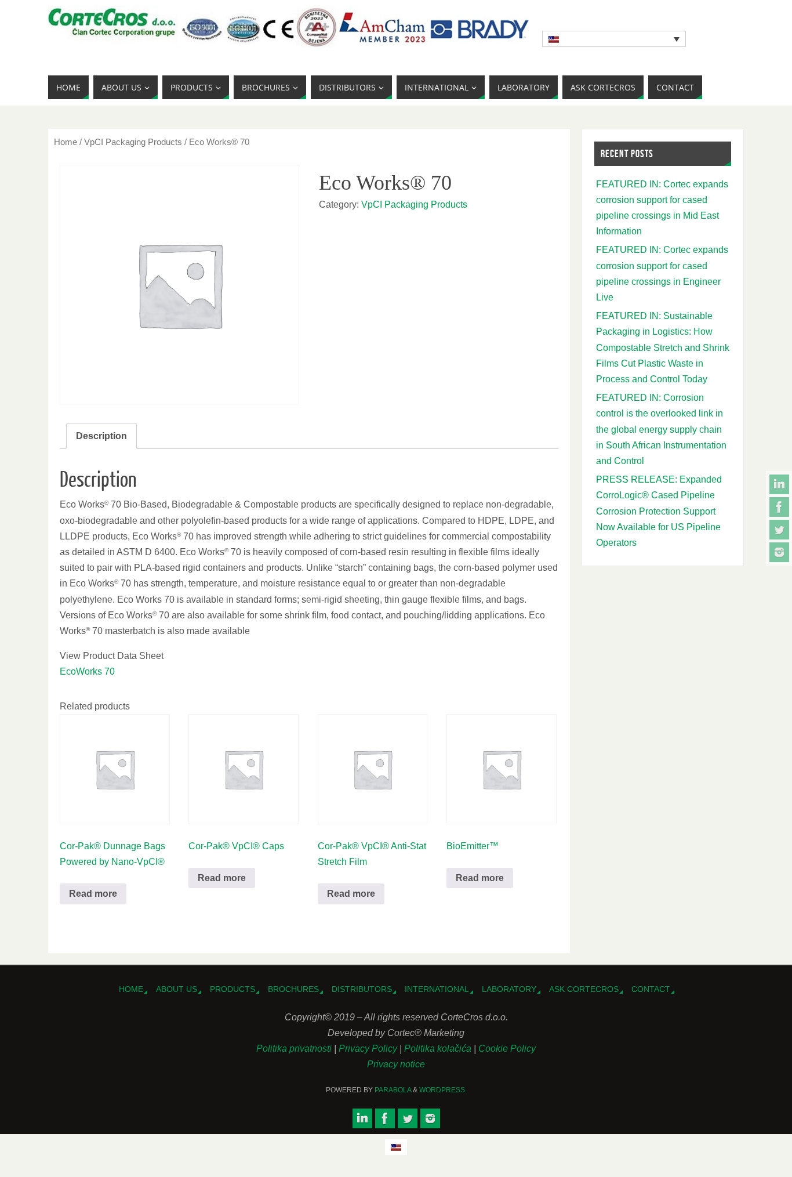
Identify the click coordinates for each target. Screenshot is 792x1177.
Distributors (362, 989)
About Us (176, 989)
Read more (93, 894)
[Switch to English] (396, 1147)
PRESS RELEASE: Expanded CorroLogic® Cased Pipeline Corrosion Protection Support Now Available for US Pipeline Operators (659, 511)
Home (65, 142)
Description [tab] (101, 436)
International (437, 989)
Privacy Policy (369, 1048)
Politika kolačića (439, 1048)
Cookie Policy (507, 1048)
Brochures (293, 989)
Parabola (393, 1090)
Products (232, 989)
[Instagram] (779, 552)
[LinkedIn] (779, 484)
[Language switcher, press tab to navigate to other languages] (614, 39)
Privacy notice (396, 1064)
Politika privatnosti (295, 1048)
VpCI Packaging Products (133, 142)
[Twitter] (779, 529)
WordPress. (443, 1090)
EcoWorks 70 (87, 671)
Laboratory (509, 989)
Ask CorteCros (584, 989)
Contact (650, 989)
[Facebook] (779, 507)
